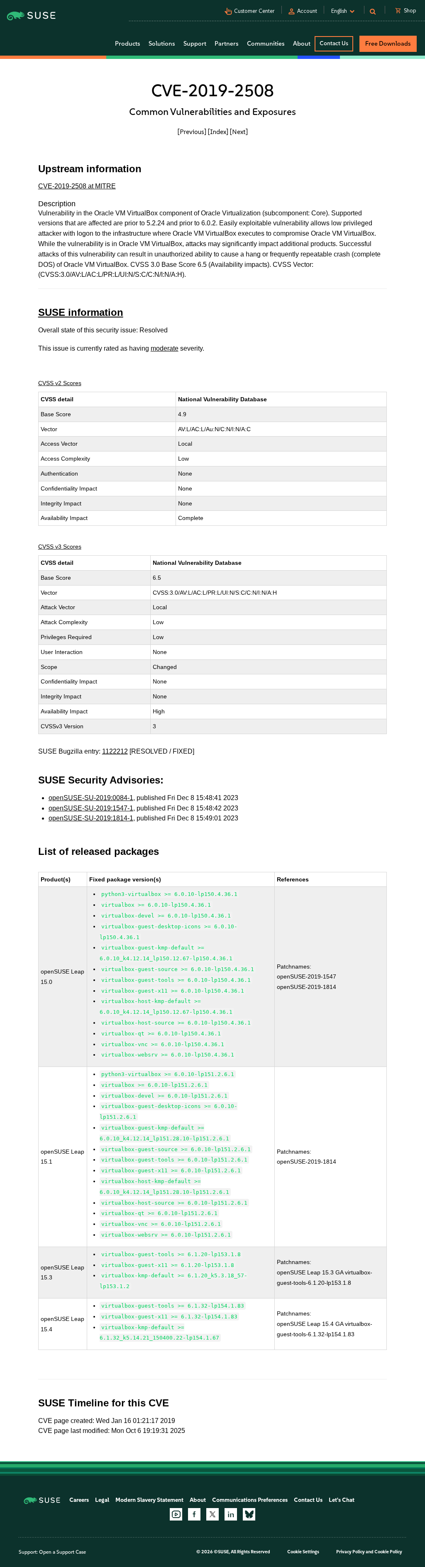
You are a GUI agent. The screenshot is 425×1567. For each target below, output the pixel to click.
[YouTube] (176, 1514)
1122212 (115, 751)
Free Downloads (388, 43)
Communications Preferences (250, 1500)
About (198, 1500)
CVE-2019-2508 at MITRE (77, 186)
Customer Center (254, 11)
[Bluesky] (249, 1514)
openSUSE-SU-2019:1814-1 (91, 818)
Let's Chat (341, 1500)
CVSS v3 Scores (59, 546)
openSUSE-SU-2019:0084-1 (91, 797)
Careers (79, 1500)
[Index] (218, 132)
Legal (102, 1500)
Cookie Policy (388, 1552)
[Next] (239, 132)
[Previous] (192, 132)
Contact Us (334, 43)
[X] (212, 1514)
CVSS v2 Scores (59, 383)
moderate (164, 348)
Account (307, 11)
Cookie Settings (303, 1552)
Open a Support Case (62, 1552)
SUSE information (80, 312)
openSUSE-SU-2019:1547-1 (91, 808)
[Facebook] (194, 1514)
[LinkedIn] (231, 1514)
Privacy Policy (350, 1552)
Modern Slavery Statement (149, 1500)
